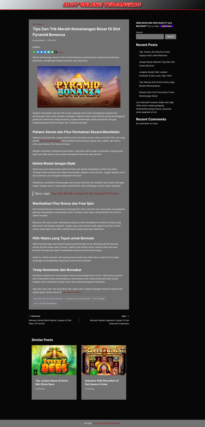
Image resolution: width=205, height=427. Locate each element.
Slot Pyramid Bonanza (50, 141)
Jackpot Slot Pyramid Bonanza (77, 299)
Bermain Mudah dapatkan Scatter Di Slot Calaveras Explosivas (109, 320)
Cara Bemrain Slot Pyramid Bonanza (48, 299)
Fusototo (154, 102)
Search (139, 32)
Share (60, 52)
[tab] (74, 401)
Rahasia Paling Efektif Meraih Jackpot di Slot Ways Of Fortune (50, 320)
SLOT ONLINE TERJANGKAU (45, 303)
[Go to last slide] (35, 372)
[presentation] (54, 360)
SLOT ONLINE (38, 24)
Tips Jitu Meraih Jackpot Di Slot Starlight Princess (85, 193)
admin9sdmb (40, 40)
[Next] (122, 372)
